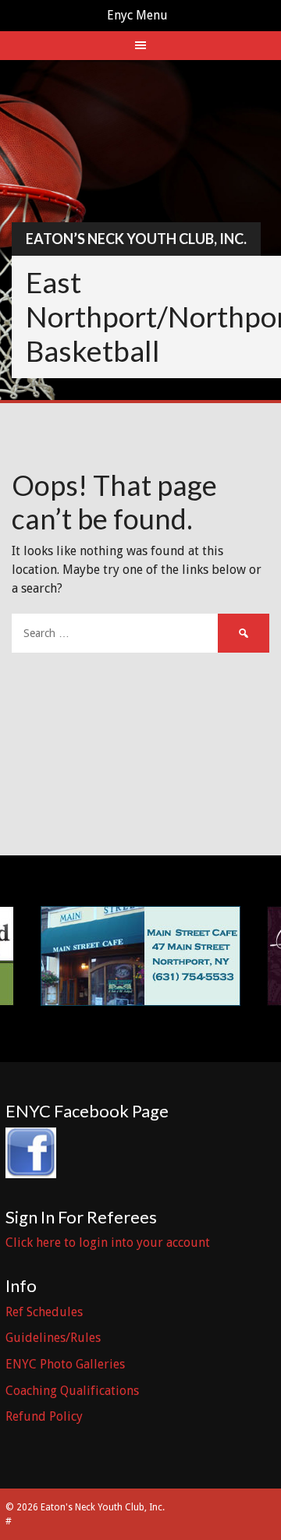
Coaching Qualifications (72, 1390)
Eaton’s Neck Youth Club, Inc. (136, 238)
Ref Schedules (44, 1312)
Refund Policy (44, 1416)
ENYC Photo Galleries (65, 1364)
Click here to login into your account (107, 1242)
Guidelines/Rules (53, 1337)
